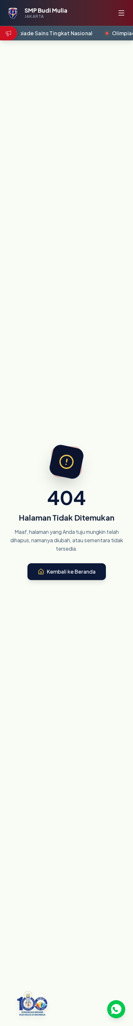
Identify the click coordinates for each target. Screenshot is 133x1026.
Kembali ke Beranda (71, 571)
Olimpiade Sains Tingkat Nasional (49, 33)
